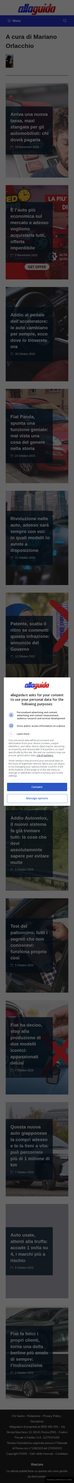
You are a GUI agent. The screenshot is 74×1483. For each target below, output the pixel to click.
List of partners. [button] (45, 755)
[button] (37, 734)
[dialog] (37, 741)
